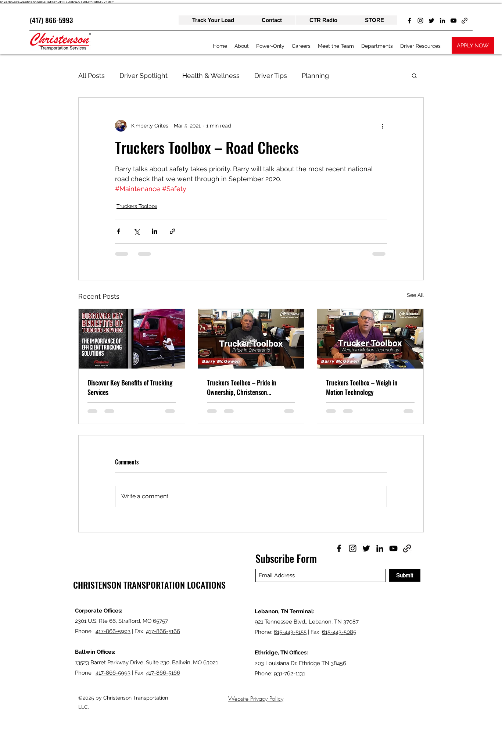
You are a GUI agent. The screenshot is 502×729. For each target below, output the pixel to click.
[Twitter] (431, 20)
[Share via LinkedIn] (154, 231)
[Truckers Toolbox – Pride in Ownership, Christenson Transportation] (251, 339)
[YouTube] (453, 20)
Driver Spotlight (143, 75)
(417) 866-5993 (51, 20)
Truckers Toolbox (136, 206)
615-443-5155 (290, 632)
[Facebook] (409, 20)
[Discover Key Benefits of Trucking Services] (132, 339)
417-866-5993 (113, 631)
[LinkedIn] (442, 20)
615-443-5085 (339, 632)
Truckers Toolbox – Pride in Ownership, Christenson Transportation (241, 387)
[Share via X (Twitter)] (136, 231)
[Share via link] (172, 231)
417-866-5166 (163, 631)
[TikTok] (464, 20)
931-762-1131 (289, 673)
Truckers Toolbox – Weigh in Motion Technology (362, 387)
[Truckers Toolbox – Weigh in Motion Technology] (370, 339)
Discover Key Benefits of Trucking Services (129, 387)
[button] (414, 75)
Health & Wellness (211, 75)
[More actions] (382, 125)
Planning (315, 75)
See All (415, 295)
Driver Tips (270, 75)
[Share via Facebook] (118, 231)
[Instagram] (420, 20)
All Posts (91, 75)
